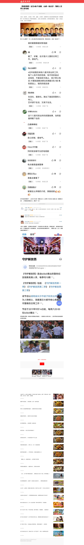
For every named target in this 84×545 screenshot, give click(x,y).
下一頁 (42, 363)
